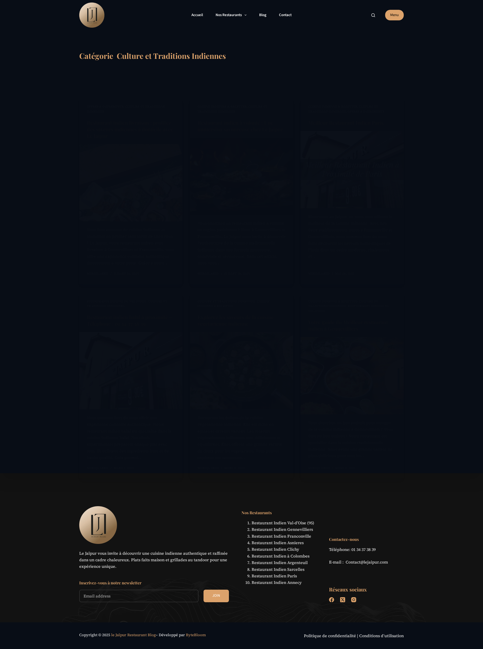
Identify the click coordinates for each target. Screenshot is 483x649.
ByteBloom (196, 634)
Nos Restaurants (229, 15)
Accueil (197, 15)
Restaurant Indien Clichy (275, 549)
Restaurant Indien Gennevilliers (282, 529)
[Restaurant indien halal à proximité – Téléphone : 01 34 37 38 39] (130, 370)
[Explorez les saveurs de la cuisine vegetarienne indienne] (241, 370)
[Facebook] (331, 599)
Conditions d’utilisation (381, 635)
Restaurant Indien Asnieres (278, 542)
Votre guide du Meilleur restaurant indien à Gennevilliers (348, 325)
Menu (394, 15)
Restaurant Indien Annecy (277, 582)
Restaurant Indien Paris (274, 576)
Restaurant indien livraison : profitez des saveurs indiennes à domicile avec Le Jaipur (130, 129)
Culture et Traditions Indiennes (226, 301)
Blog (262, 15)
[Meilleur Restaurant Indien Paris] (352, 169)
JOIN (216, 595)
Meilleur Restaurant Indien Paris (346, 122)
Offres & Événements (105, 107)
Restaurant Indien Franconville (281, 536)
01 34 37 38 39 (363, 549)
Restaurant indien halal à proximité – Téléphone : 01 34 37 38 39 (129, 320)
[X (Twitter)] (342, 599)
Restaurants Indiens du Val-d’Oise (116, 301)
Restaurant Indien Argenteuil (280, 562)
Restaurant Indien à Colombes (280, 556)
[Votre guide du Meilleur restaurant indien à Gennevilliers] (352, 375)
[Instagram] (353, 599)
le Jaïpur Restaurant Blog (133, 634)
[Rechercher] (373, 15)
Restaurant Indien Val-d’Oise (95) (283, 523)
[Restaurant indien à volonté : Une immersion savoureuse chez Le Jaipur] (241, 176)
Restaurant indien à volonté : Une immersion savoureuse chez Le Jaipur (240, 126)
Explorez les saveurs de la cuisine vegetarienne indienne (235, 320)
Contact (285, 15)
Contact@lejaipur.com (367, 562)
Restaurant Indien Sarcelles (278, 569)
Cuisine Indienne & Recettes (222, 107)
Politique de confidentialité (330, 635)
